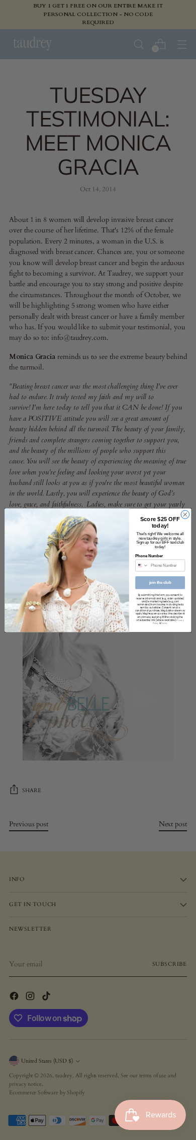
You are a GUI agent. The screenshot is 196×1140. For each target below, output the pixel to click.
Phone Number (149, 556)
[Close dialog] (185, 514)
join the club (160, 582)
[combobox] (142, 565)
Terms (164, 623)
